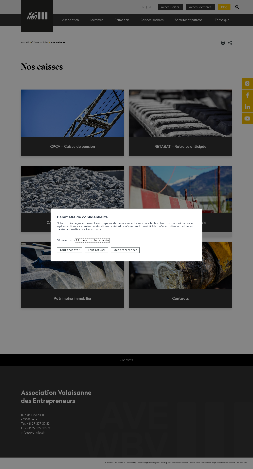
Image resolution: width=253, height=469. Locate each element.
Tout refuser (97, 250)
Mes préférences (125, 250)
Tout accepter (69, 250)
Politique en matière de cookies (92, 240)
